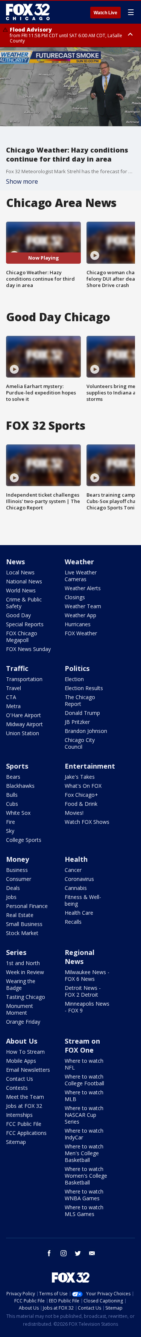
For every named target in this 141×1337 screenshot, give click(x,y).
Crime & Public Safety (24, 603)
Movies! (74, 812)
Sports (17, 765)
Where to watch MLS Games (84, 1211)
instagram (64, 1253)
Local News (20, 572)
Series (16, 952)
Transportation (24, 679)
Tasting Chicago (25, 996)
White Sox (18, 812)
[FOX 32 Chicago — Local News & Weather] (28, 12)
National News (24, 581)
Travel (13, 688)
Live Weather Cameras (81, 576)
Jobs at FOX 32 (24, 1105)
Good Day (18, 615)
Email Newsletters (28, 1069)
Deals (13, 887)
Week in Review (25, 972)
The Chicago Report (80, 700)
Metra (13, 706)
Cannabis (76, 887)
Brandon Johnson (86, 730)
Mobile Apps (21, 1060)
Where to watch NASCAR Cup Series (84, 1114)
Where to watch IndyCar (84, 1134)
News (15, 561)
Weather (79, 561)
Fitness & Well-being (83, 900)
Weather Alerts (83, 588)
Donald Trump (82, 712)
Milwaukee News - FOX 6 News (87, 975)
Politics (77, 668)
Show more (22, 181)
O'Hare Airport (23, 715)
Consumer (18, 878)
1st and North (23, 963)
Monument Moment (19, 1009)
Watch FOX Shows (87, 821)
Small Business (24, 924)
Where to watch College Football (84, 1080)
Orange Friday (23, 1021)
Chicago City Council (80, 743)
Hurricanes (78, 624)
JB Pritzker (77, 721)
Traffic (17, 668)
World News (21, 590)
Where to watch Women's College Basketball (86, 1175)
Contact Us (19, 1078)
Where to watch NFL (84, 1064)
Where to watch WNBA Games (84, 1195)
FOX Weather (81, 633)
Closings (75, 597)
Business (17, 869)
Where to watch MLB (84, 1096)
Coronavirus (79, 878)
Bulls (12, 794)
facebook (49, 1253)
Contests (17, 1087)
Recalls (73, 921)
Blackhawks (20, 785)
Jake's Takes (80, 776)
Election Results (84, 688)
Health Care (79, 912)
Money (17, 859)
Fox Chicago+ (81, 794)
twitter (78, 1253)
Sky (10, 830)
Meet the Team (25, 1096)
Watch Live (105, 12)
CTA (11, 697)
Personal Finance (27, 905)
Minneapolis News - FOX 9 (87, 1007)
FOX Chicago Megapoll (21, 637)
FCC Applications (26, 1132)
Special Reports (25, 624)
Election (74, 679)
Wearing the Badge (20, 984)
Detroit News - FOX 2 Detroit (83, 991)
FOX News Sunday (28, 649)
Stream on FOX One (82, 1045)
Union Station (22, 733)
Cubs (12, 803)
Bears (13, 776)
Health (76, 859)
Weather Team (83, 606)
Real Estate (19, 915)
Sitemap (16, 1141)
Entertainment (90, 765)
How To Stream (25, 1051)
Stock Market (22, 933)
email (92, 1253)
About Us (21, 1040)
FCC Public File (23, 1123)
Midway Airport (24, 724)
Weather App (80, 615)
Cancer (73, 869)
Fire (10, 821)
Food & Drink (81, 803)
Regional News (79, 957)
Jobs (11, 896)
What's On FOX (83, 785)
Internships (19, 1114)
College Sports (23, 839)
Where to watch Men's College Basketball (84, 1153)
